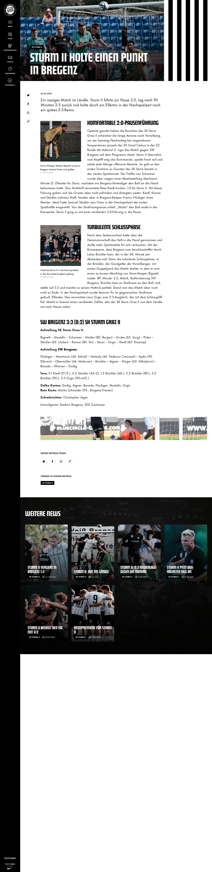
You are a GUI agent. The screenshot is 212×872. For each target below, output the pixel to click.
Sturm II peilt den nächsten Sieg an (180, 569)
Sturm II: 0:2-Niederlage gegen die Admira (138, 569)
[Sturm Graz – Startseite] (10, 10)
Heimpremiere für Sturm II (93, 629)
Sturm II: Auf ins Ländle (91, 571)
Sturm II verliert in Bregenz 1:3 (42, 569)
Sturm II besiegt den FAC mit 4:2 (45, 629)
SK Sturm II (47, 482)
